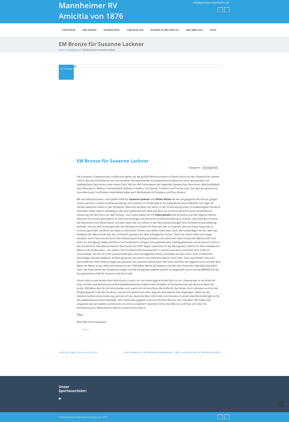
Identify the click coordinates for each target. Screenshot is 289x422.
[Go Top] (281, 404)
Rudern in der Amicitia (165, 30)
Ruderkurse (112, 30)
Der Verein (89, 30)
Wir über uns (194, 30)
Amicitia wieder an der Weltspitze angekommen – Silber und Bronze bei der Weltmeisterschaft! (172, 352)
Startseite (68, 30)
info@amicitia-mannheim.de (211, 2)
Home (62, 49)
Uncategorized (74, 49)
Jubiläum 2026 (135, 30)
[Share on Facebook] (82, 329)
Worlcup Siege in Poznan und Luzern (79, 352)
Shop (213, 30)
